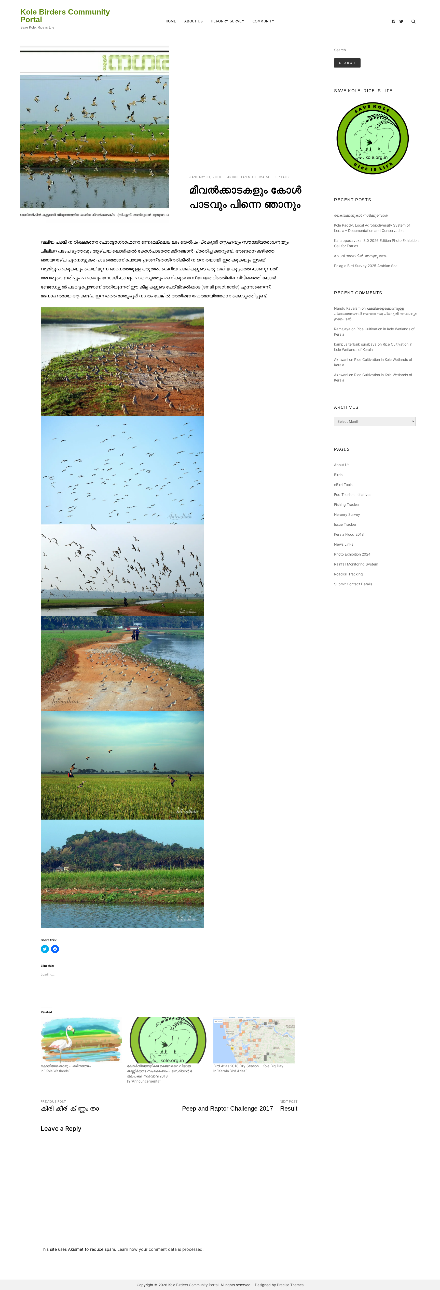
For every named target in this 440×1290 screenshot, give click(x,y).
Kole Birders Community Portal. (193, 1285)
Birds (338, 474)
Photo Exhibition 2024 (352, 554)
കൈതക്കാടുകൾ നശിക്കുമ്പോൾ (361, 215)
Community (263, 21)
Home (171, 21)
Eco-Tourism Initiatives (352, 494)
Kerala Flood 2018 (349, 534)
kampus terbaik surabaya (355, 344)
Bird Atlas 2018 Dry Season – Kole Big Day (248, 1066)
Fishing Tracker (347, 504)
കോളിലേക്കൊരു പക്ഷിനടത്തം (66, 1066)
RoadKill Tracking (348, 574)
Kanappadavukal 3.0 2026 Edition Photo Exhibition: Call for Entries (377, 243)
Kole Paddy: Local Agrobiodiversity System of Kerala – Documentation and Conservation (372, 228)
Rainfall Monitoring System (356, 564)
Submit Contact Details (353, 584)
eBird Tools (343, 484)
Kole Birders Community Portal (65, 15)
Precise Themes (290, 1285)
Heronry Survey (227, 21)
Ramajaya (342, 329)
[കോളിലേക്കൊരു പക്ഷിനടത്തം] (81, 1040)
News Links (343, 544)
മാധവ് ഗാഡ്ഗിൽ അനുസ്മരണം (360, 256)
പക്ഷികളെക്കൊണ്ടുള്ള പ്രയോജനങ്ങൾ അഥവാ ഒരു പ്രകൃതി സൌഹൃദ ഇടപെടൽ (375, 313)
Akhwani (341, 359)
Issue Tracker (345, 524)
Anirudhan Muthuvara (248, 177)
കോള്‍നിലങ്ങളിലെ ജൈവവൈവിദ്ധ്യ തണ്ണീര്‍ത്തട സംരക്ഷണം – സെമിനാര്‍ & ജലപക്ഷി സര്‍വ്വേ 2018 (160, 1071)
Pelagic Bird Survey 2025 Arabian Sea (365, 266)
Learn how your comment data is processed (159, 1249)
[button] (94, 134)
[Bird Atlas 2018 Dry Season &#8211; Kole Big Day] (254, 1040)
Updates (283, 177)
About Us (193, 21)
